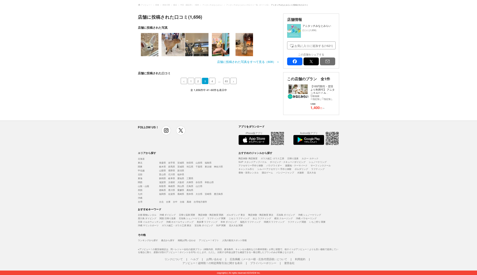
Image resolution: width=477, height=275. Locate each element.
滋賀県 (162, 182)
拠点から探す (168, 240)
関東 (140, 166)
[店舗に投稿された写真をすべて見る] (208, 44)
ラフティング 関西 (297, 221)
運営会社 (289, 263)
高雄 (189, 201)
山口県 (199, 186)
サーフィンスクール (321, 165)
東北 (140, 162)
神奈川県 (218, 166)
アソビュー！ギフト (209, 240)
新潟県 (180, 170)
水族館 (300, 172)
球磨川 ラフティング (274, 221)
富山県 (162, 174)
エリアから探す (147, 153)
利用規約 (300, 259)
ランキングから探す (148, 240)
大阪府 (180, 182)
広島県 (190, 186)
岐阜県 (171, 178)
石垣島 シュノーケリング (191, 218)
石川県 (171, 174)
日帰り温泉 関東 (187, 214)
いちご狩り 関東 (317, 221)
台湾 (140, 201)
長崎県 (180, 193)
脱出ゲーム (267, 172)
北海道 (141, 158)
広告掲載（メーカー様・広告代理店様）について (258, 259)
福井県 (180, 174)
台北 (161, 201)
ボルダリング (301, 168)
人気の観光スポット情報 (234, 240)
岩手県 (171, 162)
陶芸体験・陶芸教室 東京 (260, 214)
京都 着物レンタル (147, 214)
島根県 (171, 186)
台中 (175, 201)
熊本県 (190, 193)
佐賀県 (171, 193)
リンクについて (174, 259)
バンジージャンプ (285, 172)
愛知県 (180, 178)
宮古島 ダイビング (204, 225)
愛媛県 (180, 189)
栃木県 (162, 166)
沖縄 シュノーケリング (309, 214)
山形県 (199, 162)
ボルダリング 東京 (236, 214)
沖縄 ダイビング (167, 214)
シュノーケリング (318, 161)
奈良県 (199, 182)
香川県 (171, 189)
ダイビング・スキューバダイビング (288, 161)
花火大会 (311, 172)
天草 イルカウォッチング (150, 221)
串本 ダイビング (229, 221)
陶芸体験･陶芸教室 (248, 158)
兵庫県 (190, 182)
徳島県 (162, 189)
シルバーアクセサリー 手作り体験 (274, 168)
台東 (168, 201)
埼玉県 (190, 166)
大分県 (199, 193)
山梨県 (162, 170)
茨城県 (180, 166)
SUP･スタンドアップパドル (252, 161)
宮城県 (180, 162)
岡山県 (180, 186)
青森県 (162, 162)
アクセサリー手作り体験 (250, 165)
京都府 (171, 182)
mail (327, 61)
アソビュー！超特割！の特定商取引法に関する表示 (212, 263)
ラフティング (318, 168)
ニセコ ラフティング (239, 218)
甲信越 (141, 170)
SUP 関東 (221, 225)
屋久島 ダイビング (147, 218)
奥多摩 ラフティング (207, 221)
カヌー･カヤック (310, 158)
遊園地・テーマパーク (296, 165)
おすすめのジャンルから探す (255, 153)
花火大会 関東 (236, 225)
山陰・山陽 (143, 186)
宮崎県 (208, 193)
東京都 (208, 166)
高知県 (190, 189)
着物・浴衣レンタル (248, 172)
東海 (140, 178)
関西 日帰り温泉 (167, 218)
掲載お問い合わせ (187, 240)
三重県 (190, 178)
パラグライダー (274, 165)
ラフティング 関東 (216, 218)
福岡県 (162, 193)
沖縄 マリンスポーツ (148, 225)
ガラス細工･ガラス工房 (272, 158)
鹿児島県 (218, 193)
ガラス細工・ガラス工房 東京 (176, 225)
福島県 (208, 162)
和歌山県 (209, 182)
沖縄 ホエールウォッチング (180, 221)
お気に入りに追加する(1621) (313, 46)
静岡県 (162, 178)
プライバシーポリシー (263, 263)
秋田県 (190, 162)
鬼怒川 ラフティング (250, 221)
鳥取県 (162, 186)
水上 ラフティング (262, 218)
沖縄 (140, 197)
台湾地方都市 (200, 201)
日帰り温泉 (292, 158)
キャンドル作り (246, 168)
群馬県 (171, 166)
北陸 (140, 174)
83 (226, 81)
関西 (140, 182)
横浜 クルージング (283, 218)
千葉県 (199, 166)
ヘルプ (194, 259)
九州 (140, 193)
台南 (182, 201)
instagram (166, 130)
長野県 (171, 170)
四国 (140, 189)
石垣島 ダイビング (286, 214)
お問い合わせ (214, 259)
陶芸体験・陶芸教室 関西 (210, 214)
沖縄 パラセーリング (306, 218)
